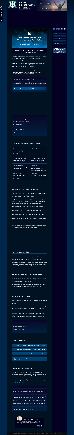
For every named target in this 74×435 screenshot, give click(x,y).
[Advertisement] (37, 18)
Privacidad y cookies (58, 433)
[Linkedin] (1, 12)
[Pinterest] (1, 15)
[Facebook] (1, 7)
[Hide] (0, 22)
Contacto (51, 433)
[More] (1, 20)
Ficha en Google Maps (45, 433)
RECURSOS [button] (57, 43)
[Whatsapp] (1, 18)
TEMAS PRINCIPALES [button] (58, 40)
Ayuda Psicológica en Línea (30, 433)
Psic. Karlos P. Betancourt (31, 419)
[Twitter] (1, 10)
